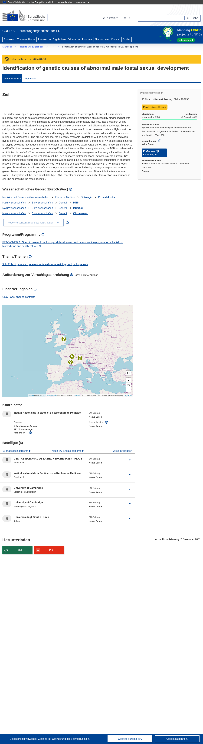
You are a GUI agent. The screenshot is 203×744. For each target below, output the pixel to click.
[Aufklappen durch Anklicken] (130, 460)
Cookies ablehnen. (177, 738)
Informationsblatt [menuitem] (12, 78)
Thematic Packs (26, 39)
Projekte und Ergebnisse (52, 39)
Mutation (78, 208)
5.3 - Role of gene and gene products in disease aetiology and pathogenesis (45, 264)
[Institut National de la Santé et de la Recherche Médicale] (72, 356)
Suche (126, 39)
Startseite (9, 39)
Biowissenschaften (42, 202)
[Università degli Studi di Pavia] (79, 358)
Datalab (115, 39)
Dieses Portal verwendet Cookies (29, 738)
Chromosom (80, 213)
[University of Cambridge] (63, 339)
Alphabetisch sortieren (16, 451)
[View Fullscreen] (128, 373)
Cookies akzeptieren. (130, 738)
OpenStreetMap (51, 395)
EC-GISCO (76, 395)
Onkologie (86, 197)
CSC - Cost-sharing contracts (18, 297)
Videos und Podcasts (80, 39)
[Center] (128, 384)
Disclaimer (128, 395)
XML (20, 550)
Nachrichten (102, 39)
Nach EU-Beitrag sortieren (67, 451)
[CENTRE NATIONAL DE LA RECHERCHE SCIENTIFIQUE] (70, 362)
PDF (51, 550)
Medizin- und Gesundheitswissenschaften (25, 197)
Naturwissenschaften (14, 202)
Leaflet (31, 395)
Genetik (63, 202)
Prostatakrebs (106, 197)
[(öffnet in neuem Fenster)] (28, 16)
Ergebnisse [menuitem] (30, 78)
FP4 (52, 46)
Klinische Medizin (65, 197)
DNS (76, 202)
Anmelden (112, 18)
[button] (127, 18)
